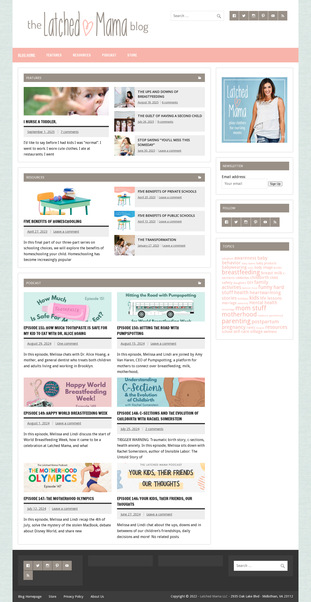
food (254, 288)
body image (263, 267)
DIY (250, 282)
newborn (263, 315)
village (256, 331)
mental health (263, 302)
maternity (242, 303)
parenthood (276, 315)
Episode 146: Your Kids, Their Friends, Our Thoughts (154, 501)
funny (265, 287)
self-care (241, 331)
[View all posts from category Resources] (199, 178)
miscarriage (228, 309)
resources (276, 327)
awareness (245, 258)
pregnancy (234, 327)
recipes (260, 328)
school (227, 331)
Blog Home (26, 55)
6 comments (170, 102)
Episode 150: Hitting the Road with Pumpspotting (148, 330)
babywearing (234, 267)
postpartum (265, 321)
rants (251, 328)
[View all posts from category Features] (199, 78)
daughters (239, 283)
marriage (229, 303)
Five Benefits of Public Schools (166, 216)
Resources (82, 55)
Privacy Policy (73, 596)
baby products (266, 263)
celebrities (242, 278)
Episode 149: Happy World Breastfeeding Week (65, 413)
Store (132, 55)
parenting (236, 321)
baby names (248, 263)
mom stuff (250, 308)
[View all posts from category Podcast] (199, 283)
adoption (227, 258)
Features (54, 55)
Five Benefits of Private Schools (167, 191)
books (278, 267)
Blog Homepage (29, 596)
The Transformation (157, 240)
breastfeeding (241, 272)
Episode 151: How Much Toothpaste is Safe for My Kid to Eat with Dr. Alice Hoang (65, 330)
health (241, 292)
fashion (246, 288)
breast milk (271, 272)
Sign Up (275, 184)
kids (254, 297)
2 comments (154, 429)
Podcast (109, 55)
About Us (97, 596)
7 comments (70, 132)
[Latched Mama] (87, 12)
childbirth (259, 277)
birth (250, 267)
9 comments (165, 121)
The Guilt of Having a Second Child (170, 116)
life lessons (271, 298)
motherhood (239, 314)
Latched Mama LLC (214, 596)
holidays (243, 298)
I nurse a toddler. (40, 122)
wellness (270, 332)
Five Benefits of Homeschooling (53, 221)
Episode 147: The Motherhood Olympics (59, 498)
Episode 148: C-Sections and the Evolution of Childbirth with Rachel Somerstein (158, 416)
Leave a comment (169, 150)
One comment (67, 343)
